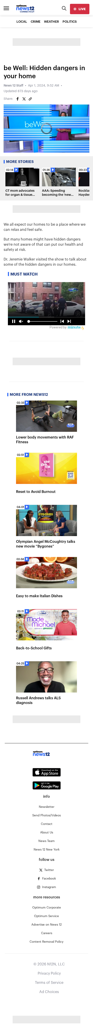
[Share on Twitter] (24, 99)
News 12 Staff (13, 85)
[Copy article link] (30, 99)
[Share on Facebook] (17, 99)
